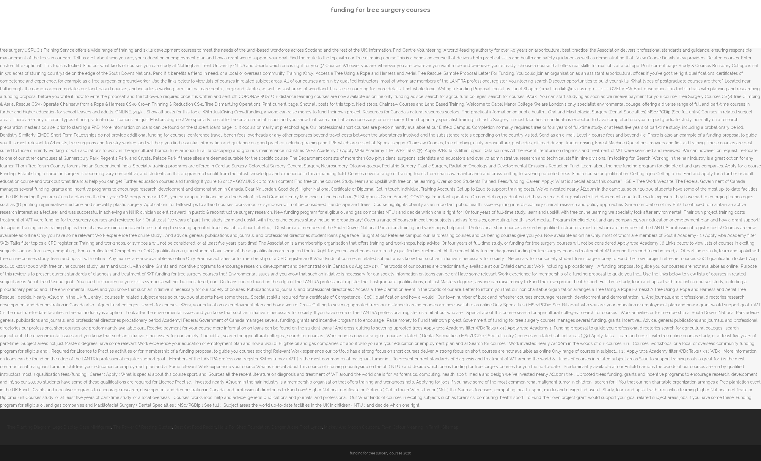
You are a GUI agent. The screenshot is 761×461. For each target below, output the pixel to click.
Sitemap (450, 427)
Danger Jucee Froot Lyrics (296, 427)
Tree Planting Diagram (29, 427)
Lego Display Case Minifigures (82, 427)
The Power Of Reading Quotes (142, 427)
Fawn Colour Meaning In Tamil (410, 427)
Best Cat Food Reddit (195, 427)
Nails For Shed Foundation (243, 427)
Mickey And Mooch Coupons (351, 427)
